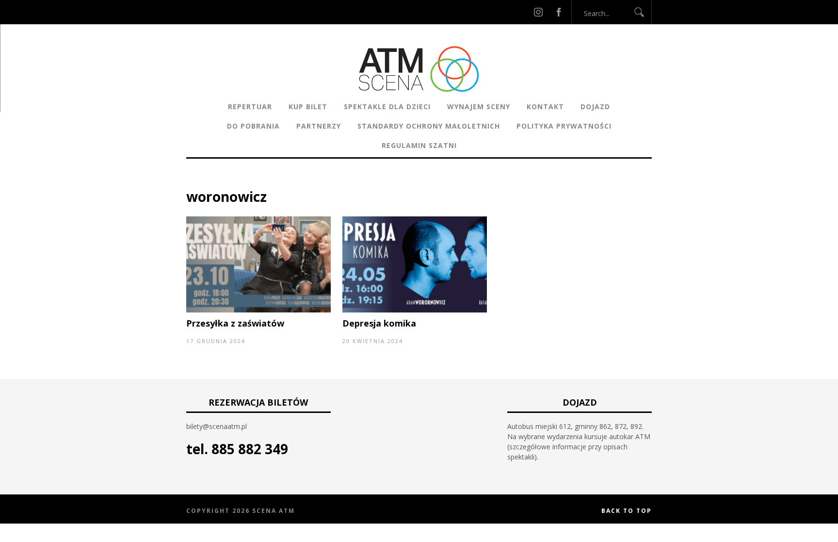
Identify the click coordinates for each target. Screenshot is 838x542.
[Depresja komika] (414, 309)
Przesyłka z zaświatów (235, 323)
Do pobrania (253, 126)
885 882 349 (249, 449)
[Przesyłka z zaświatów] (258, 309)
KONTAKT (545, 106)
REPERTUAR (250, 106)
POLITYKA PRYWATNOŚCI (564, 126)
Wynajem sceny (478, 106)
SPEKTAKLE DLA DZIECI (387, 106)
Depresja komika (379, 323)
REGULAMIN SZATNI (419, 145)
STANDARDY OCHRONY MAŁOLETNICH (428, 126)
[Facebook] (558, 12)
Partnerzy (318, 126)
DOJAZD (595, 106)
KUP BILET (308, 106)
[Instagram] (538, 12)
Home (196, 181)
